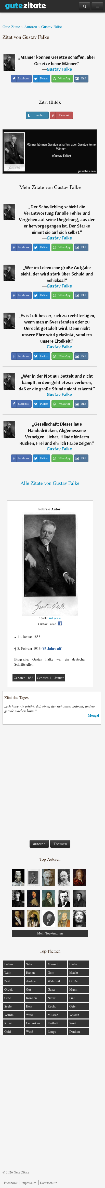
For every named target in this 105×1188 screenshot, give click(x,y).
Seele (8, 1006)
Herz (29, 1006)
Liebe (73, 964)
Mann (73, 989)
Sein (29, 964)
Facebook (11, 1182)
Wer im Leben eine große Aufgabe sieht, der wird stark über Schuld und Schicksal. (57, 274)
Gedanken (33, 1023)
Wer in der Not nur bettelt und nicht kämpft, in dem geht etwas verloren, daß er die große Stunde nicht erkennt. (56, 382)
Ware (29, 1014)
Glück (8, 989)
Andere (31, 981)
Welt (7, 972)
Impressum (28, 1182)
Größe (73, 981)
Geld (7, 1031)
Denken (74, 1031)
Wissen (74, 1014)
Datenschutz (48, 1182)
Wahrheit (54, 981)
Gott (51, 972)
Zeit (7, 981)
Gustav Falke (59, 69)
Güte (7, 997)
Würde (9, 1014)
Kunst (8, 1023)
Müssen (53, 1014)
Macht (73, 972)
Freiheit (53, 1023)
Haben (30, 972)
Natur (51, 997)
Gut (28, 989)
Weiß (29, 1031)
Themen (60, 843)
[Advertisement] (52, 783)
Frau (72, 997)
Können (31, 997)
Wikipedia (55, 617)
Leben (8, 964)
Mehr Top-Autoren (50, 933)
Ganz (51, 989)
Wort (72, 1023)
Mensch (53, 964)
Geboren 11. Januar (50, 678)
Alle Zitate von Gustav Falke (50, 482)
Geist (72, 1006)
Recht (52, 1006)
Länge (52, 1031)
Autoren (39, 843)
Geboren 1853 (23, 678)
